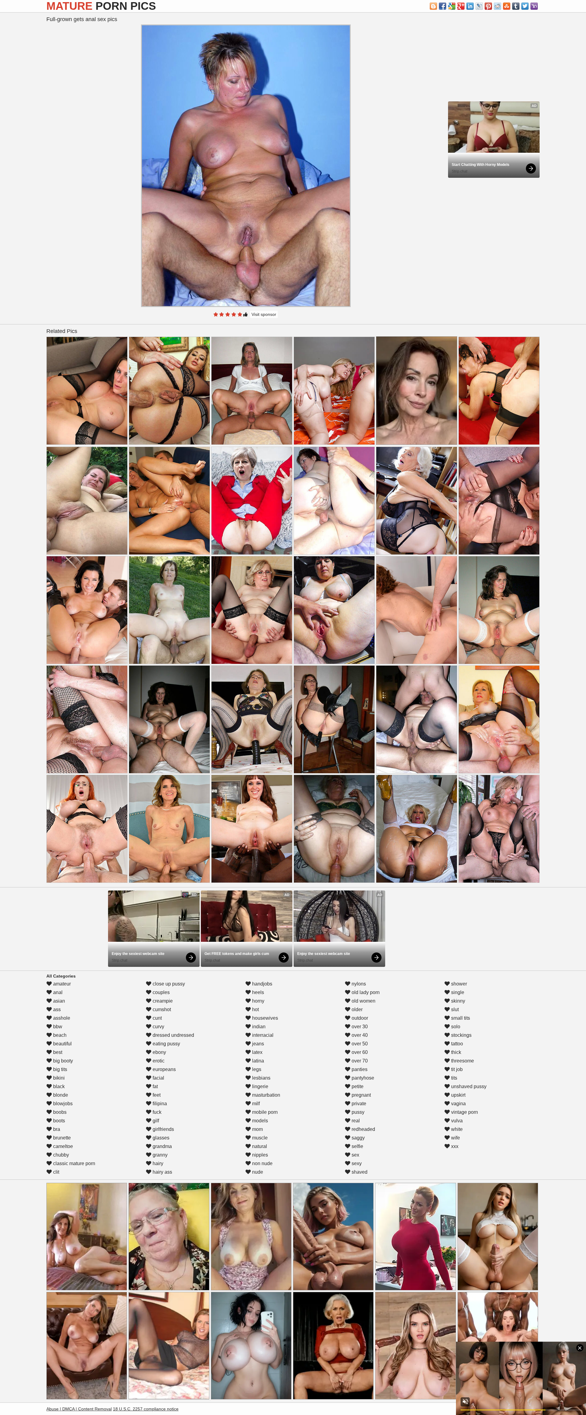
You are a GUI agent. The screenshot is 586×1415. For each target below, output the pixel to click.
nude (257, 1172)
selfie (356, 1146)
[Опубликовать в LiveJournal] (479, 6)
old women (362, 1001)
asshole (61, 1018)
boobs (59, 1112)
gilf (155, 1120)
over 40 (359, 1035)
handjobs (261, 983)
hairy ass (161, 1172)
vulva (456, 1120)
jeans (257, 1043)
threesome (462, 1060)
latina (257, 1060)
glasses (160, 1137)
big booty (62, 1060)
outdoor (359, 1018)
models (259, 1120)
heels (257, 992)
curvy (157, 1026)
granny (159, 1154)
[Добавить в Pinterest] (488, 6)
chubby (60, 1154)
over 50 (359, 1043)
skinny (457, 1001)
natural (259, 1146)
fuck (156, 1112)
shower (458, 983)
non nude (262, 1163)
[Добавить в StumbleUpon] (506, 6)
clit (55, 1172)
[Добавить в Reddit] (497, 6)
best (57, 1052)
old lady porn (365, 992)
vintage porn (464, 1112)
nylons (358, 983)
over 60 (359, 1052)
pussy (357, 1112)
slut (454, 1009)
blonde (60, 1095)
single (457, 992)
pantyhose (362, 1077)
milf (255, 1103)
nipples (259, 1154)
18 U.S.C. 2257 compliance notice (146, 1408)
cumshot (161, 1009)
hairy (157, 1163)
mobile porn (264, 1112)
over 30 (359, 1026)
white (456, 1129)
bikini (58, 1077)
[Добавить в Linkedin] (470, 6)
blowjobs (62, 1103)
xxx (454, 1146)
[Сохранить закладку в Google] (451, 6)
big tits (59, 1069)
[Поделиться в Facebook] (442, 6)
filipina (159, 1103)
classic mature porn (73, 1163)
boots (58, 1120)
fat (154, 1086)
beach (59, 1035)
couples (160, 992)
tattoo (456, 1043)
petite (357, 1086)
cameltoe (62, 1146)
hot (255, 1009)
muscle (259, 1137)
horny (257, 1001)
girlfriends (162, 1129)
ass (56, 1009)
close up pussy (168, 983)
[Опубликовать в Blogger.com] (433, 6)
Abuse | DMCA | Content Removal (79, 1408)
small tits (460, 1018)
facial (157, 1077)
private (358, 1103)
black (58, 1086)
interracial (262, 1035)
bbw (57, 1026)
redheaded (362, 1129)
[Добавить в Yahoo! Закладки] (534, 6)
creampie (162, 1001)
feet (156, 1095)
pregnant (360, 1095)
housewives (264, 1018)
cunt (156, 1018)
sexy (356, 1163)
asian (58, 1001)
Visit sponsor (263, 314)
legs (256, 1069)
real (355, 1120)
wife (455, 1137)
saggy (357, 1137)
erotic (158, 1060)
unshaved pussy (468, 1086)
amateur (61, 983)
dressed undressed (172, 1035)
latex (256, 1052)
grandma (161, 1146)
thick (455, 1052)
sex (354, 1154)
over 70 (359, 1060)
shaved (358, 1172)
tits (453, 1077)
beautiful (62, 1043)
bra (56, 1129)
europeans (163, 1069)
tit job (456, 1069)
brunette (61, 1137)
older (356, 1009)
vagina (458, 1103)
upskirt (457, 1095)
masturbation (265, 1095)
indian (258, 1026)
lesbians (260, 1077)
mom (257, 1129)
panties (358, 1069)
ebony (158, 1052)
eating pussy (165, 1043)
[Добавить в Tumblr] (515, 6)
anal (57, 992)
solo (455, 1026)
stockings (461, 1035)
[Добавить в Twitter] (525, 6)
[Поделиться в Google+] (461, 6)
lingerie (259, 1086)
